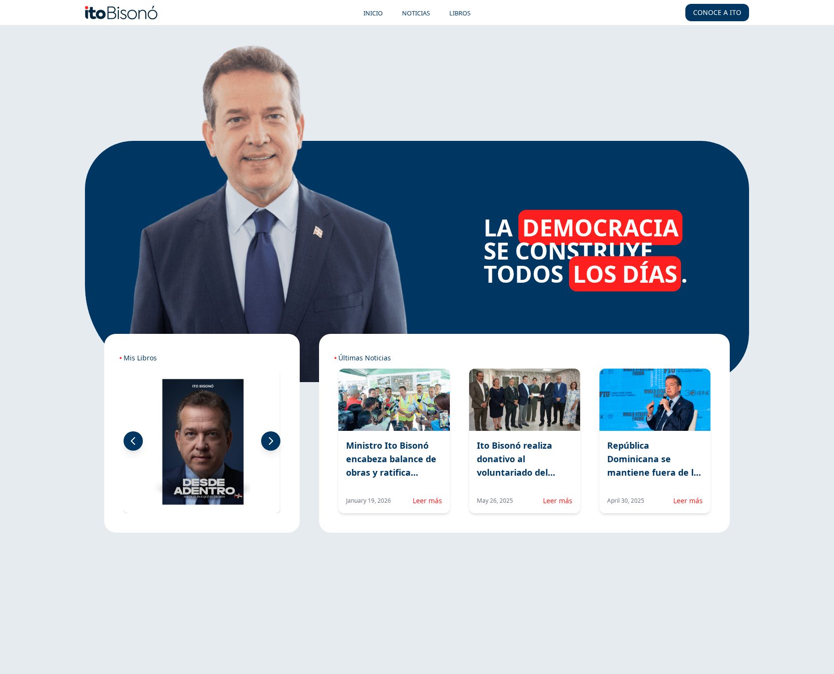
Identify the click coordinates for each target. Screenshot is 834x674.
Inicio (373, 13)
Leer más (427, 500)
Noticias (416, 13)
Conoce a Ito (717, 12)
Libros (460, 13)
